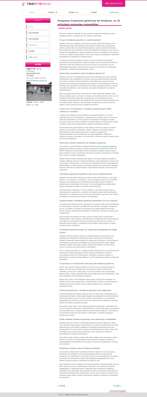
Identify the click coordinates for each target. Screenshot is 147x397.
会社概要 (94, 12)
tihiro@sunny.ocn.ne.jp (38, 80)
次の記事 (118, 385)
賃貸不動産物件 (34, 39)
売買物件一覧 (52, 12)
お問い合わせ (114, 12)
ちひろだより (33, 45)
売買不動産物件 (34, 33)
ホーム (32, 12)
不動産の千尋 (37, 2)
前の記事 (61, 385)
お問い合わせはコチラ (114, 3)
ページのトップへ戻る (118, 391)
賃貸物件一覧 (73, 12)
